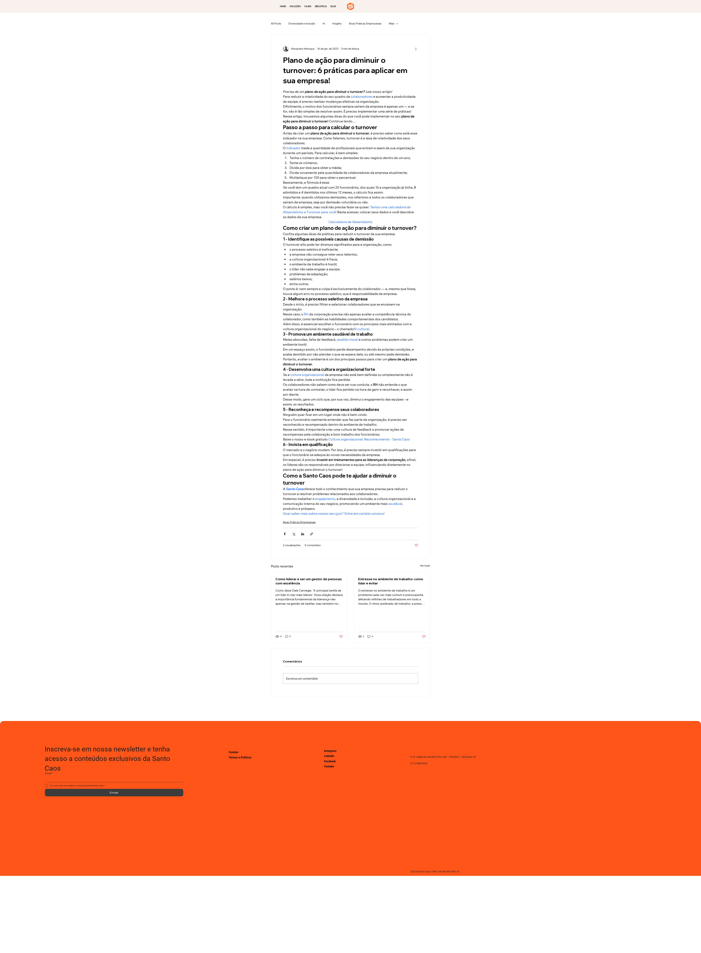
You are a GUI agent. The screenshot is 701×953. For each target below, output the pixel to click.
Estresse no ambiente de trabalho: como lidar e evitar (390, 581)
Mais (391, 23)
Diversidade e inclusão (301, 23)
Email (49, 773)
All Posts (276, 23)
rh (324, 23)
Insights (337, 23)
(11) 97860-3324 (418, 763)
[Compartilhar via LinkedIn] (302, 534)
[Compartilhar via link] (311, 534)
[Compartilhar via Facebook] (284, 534)
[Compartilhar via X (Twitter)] (293, 534)
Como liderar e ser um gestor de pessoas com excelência (308, 581)
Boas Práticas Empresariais (365, 23)
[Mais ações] (416, 49)
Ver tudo (425, 565)
